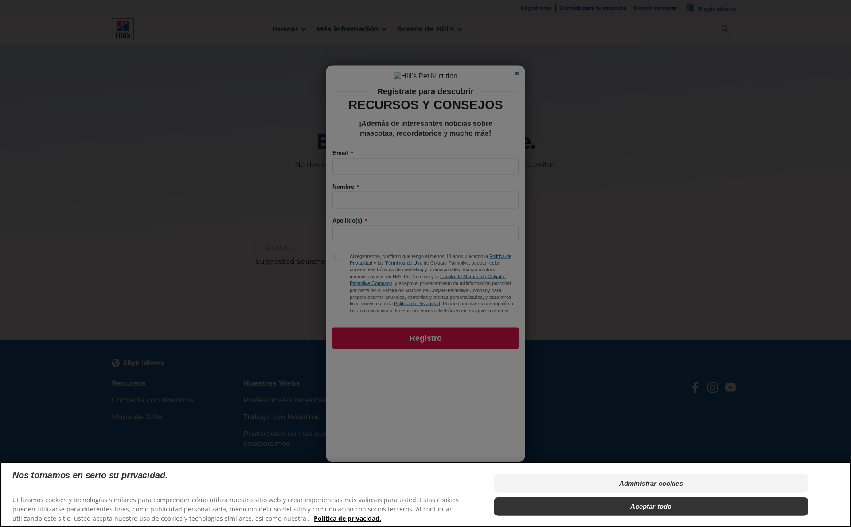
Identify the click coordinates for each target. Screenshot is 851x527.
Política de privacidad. (347, 518)
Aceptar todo (650, 506)
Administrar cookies (651, 483)
